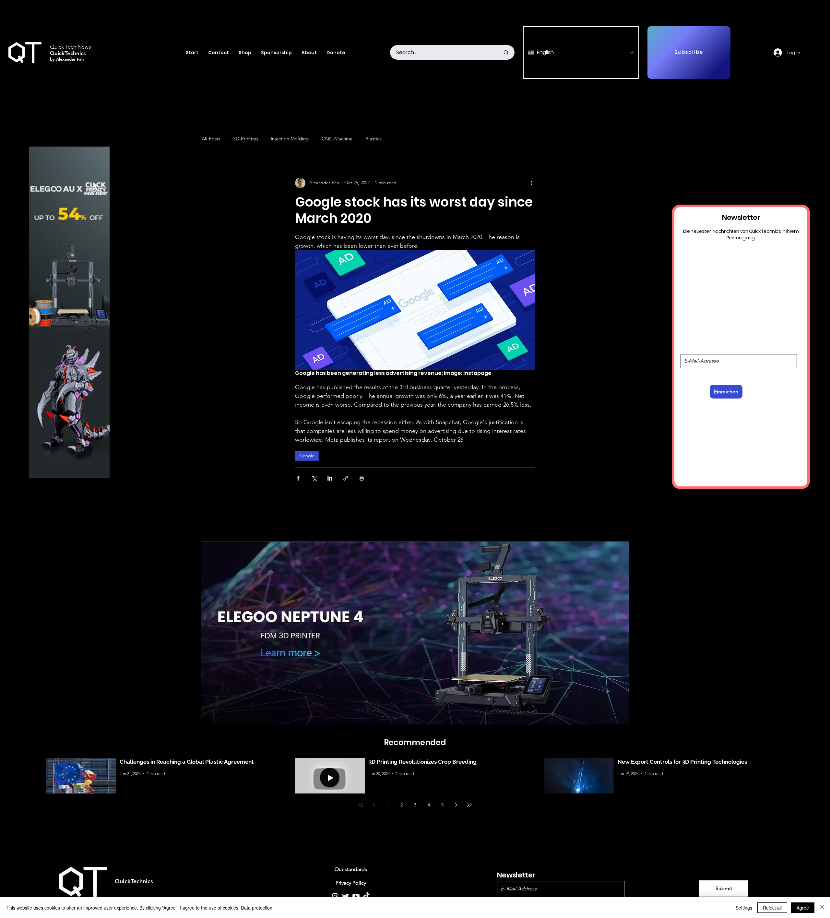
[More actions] (531, 183)
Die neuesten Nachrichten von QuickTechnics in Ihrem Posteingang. (741, 234)
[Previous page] (374, 805)
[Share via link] (346, 478)
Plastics (373, 139)
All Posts (211, 139)
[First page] (360, 805)
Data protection (256, 907)
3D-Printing (245, 139)
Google (306, 456)
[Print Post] (362, 478)
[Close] (822, 907)
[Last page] (469, 805)
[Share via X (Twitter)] (314, 478)
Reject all (772, 907)
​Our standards (351, 869)
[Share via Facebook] (298, 478)
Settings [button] (744, 907)
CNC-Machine (337, 139)
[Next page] (456, 805)
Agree (803, 907)
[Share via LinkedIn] (330, 478)
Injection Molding (290, 139)
